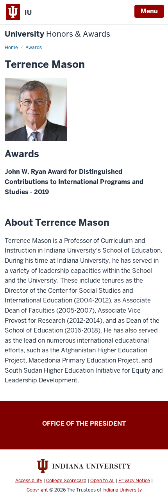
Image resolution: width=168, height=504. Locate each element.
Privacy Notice (134, 480)
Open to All (102, 480)
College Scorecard (66, 480)
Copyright (37, 490)
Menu (149, 11)
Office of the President (84, 423)
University (57, 34)
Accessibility (28, 480)
